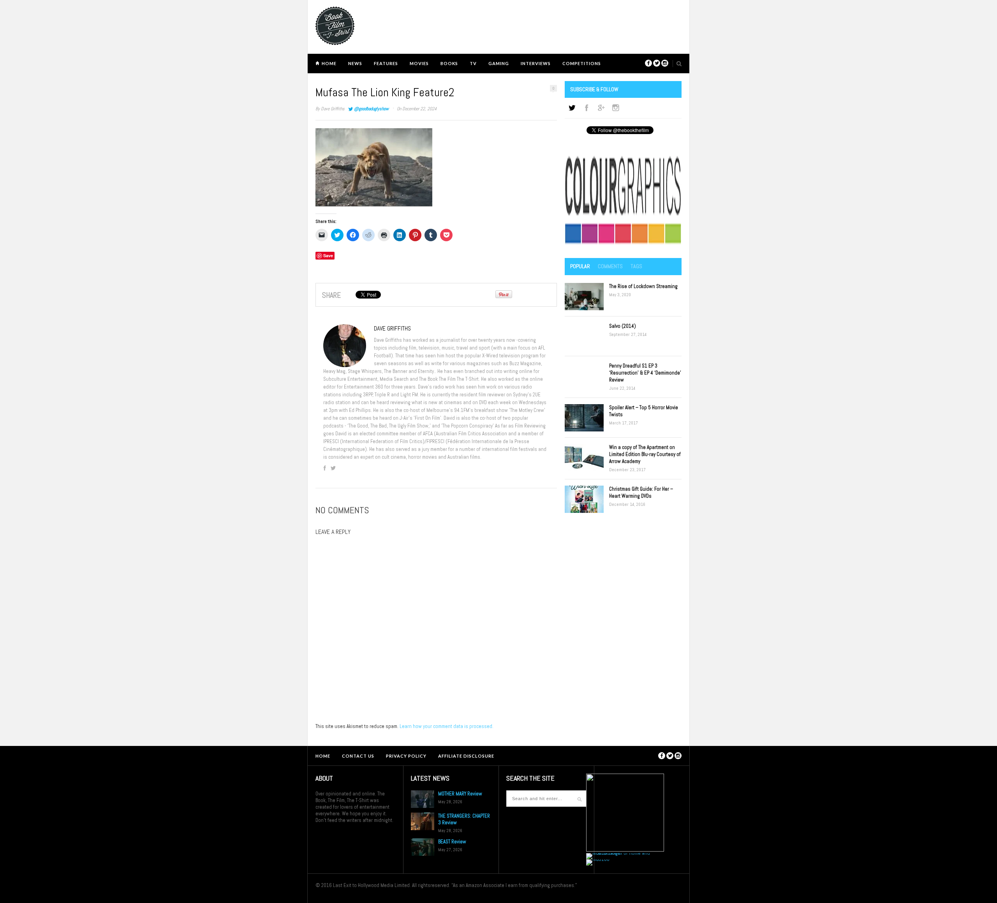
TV (473, 63)
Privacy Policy (406, 755)
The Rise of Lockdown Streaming (643, 286)
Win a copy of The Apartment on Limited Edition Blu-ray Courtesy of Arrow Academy (645, 454)
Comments (610, 266)
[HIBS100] (597, 859)
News (355, 63)
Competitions (581, 63)
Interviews (536, 63)
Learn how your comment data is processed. (446, 726)
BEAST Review (452, 841)
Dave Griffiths (333, 109)
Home (329, 63)
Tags (636, 266)
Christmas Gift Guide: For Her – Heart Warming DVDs (641, 492)
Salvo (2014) (622, 326)
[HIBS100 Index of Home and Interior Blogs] (618, 853)
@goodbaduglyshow (371, 109)
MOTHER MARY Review (460, 793)
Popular (580, 266)
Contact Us (358, 755)
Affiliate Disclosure (466, 755)
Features (386, 63)
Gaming (498, 63)
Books (449, 63)
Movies (419, 63)
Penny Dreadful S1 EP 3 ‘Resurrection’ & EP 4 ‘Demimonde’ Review (645, 372)
